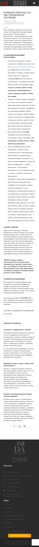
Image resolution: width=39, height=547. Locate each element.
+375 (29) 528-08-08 (20, 3)
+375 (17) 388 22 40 (19, 5)
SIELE (8, 512)
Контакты (9, 527)
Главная (8, 508)
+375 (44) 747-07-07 (20, 1)
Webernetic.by (31, 544)
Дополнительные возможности (16, 519)
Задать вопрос (20, 536)
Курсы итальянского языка (14, 531)
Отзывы (8, 523)
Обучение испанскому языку (15, 515)
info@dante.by (11, 490)
